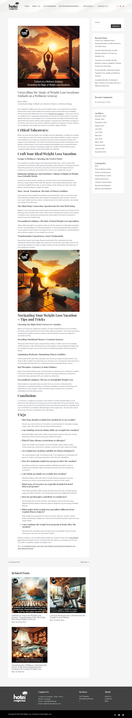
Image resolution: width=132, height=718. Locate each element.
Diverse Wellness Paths (103, 169)
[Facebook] (120, 6)
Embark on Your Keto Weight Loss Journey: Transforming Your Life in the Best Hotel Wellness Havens (29, 617)
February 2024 (100, 145)
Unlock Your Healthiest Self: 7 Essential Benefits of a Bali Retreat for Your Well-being (108, 43)
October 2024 (99, 119)
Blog (13, 622)
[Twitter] (123, 6)
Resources (88, 6)
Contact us (108, 699)
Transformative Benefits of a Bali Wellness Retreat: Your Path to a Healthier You (106, 53)
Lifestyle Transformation (103, 182)
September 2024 (101, 122)
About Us (36, 6)
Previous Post (14, 562)
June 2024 (98, 132)
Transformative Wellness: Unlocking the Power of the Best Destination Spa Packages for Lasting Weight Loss (29, 667)
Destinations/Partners (68, 6)
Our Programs (49, 6)
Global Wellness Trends (103, 176)
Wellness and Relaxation (103, 189)
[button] (79, 6)
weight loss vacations (56, 114)
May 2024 (98, 135)
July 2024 (98, 129)
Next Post (85, 562)
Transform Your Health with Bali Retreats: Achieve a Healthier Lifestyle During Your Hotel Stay (108, 63)
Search (97, 22)
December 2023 (100, 152)
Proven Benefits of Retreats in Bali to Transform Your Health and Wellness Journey (107, 73)
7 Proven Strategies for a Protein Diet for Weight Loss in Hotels (67, 616)
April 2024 (98, 139)
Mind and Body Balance (103, 185)
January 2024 (99, 148)
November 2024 (100, 116)
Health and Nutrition (102, 179)
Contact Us (103, 6)
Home (27, 6)
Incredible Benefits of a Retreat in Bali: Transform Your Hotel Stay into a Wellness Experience (108, 83)
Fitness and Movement (103, 172)
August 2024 (99, 126)
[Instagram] (117, 6)
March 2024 (99, 142)
